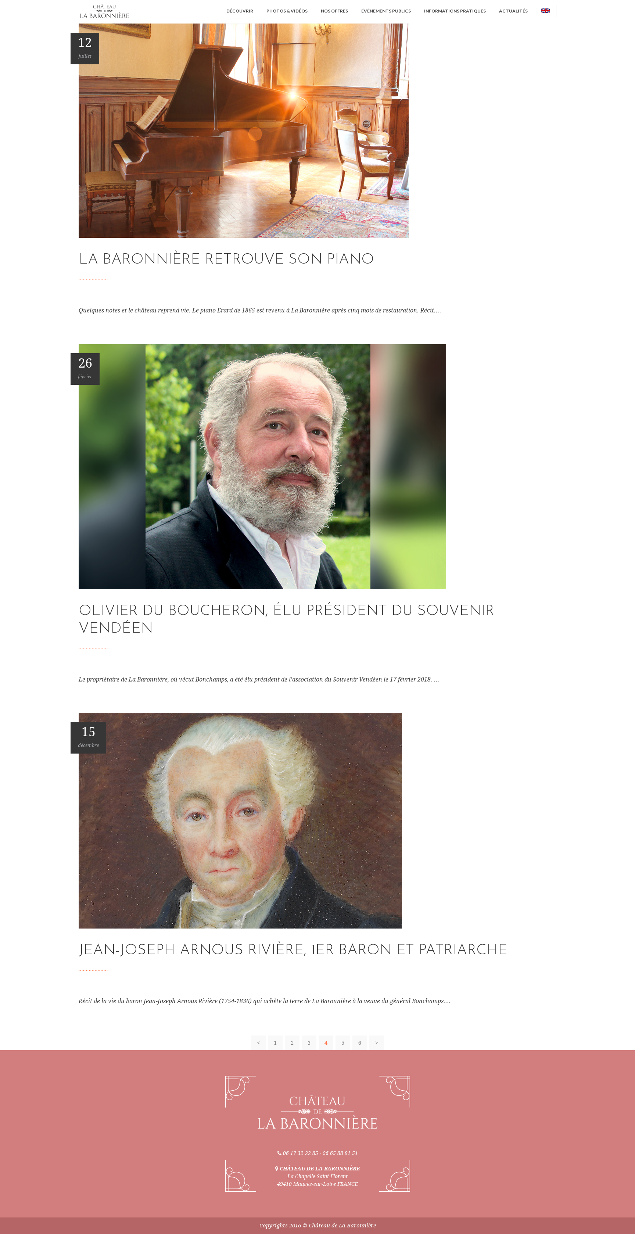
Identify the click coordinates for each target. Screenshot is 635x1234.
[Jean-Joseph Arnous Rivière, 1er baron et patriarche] (240, 820)
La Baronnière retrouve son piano (226, 260)
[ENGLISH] (545, 11)
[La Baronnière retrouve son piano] (244, 130)
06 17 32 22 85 (300, 1153)
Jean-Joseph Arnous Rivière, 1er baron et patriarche (293, 950)
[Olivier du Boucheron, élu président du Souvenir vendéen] (262, 466)
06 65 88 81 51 (340, 1153)
